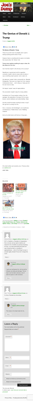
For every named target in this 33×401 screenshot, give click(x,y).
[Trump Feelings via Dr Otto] (8, 187)
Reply (7, 257)
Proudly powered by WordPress (20, 398)
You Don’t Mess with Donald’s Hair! (21, 191)
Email (8, 365)
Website (8, 374)
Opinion (16, 220)
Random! (24, 13)
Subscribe (5, 20)
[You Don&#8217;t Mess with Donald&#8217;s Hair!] (21, 186)
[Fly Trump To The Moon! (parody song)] (8, 203)
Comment (8, 336)
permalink (26, 223)
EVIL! (9, 17)
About (9, 13)
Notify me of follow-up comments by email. (16, 378)
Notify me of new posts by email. (13, 381)
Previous (5, 25)
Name (8, 357)
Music (4, 17)
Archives (23, 17)
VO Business (16, 13)
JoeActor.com (7, 168)
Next (28, 25)
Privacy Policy (8, 398)
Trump (8, 223)
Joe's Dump (14, 223)
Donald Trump (9, 222)
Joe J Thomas (16, 222)
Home (4, 13)
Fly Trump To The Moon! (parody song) (8, 208)
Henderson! (15, 17)
